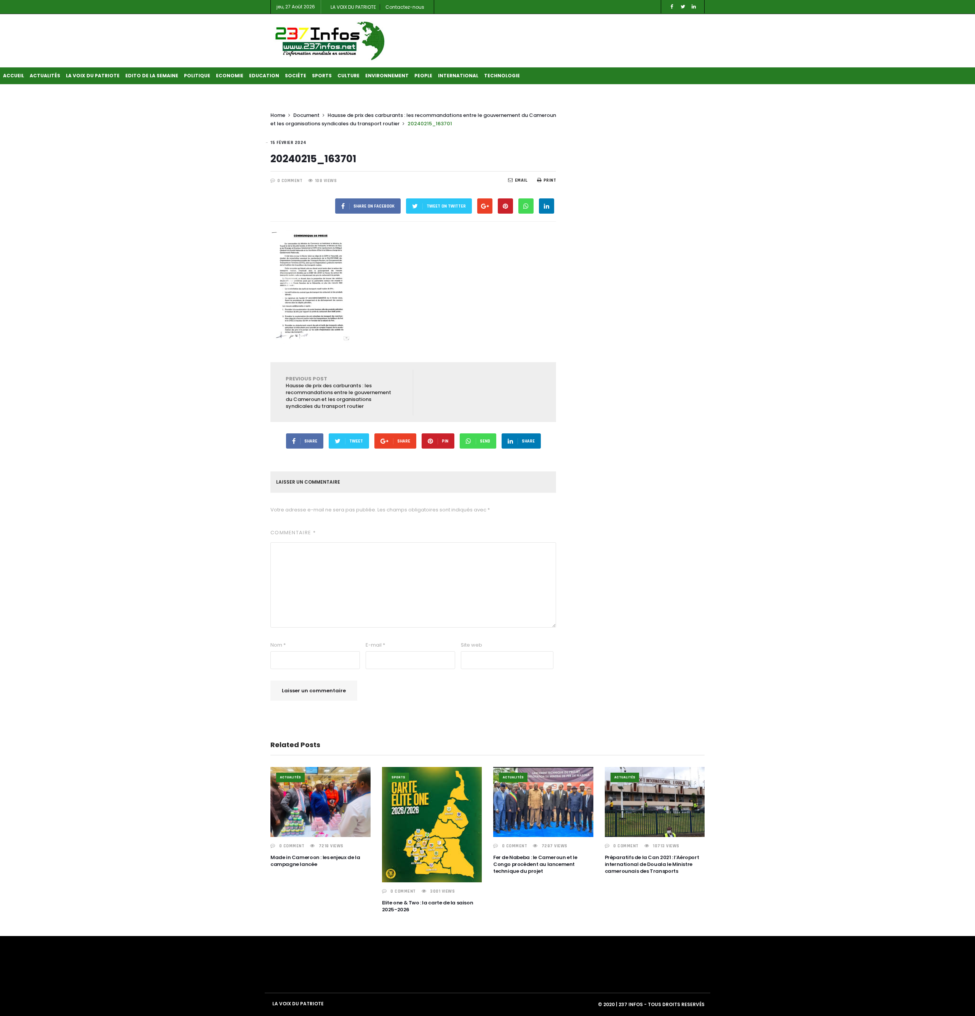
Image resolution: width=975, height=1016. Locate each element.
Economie (229, 75)
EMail (521, 180)
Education (264, 75)
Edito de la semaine (151, 75)
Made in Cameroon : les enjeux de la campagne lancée (315, 861)
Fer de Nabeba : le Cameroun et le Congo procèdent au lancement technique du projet (535, 864)
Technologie (502, 75)
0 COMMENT (290, 181)
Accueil (13, 75)
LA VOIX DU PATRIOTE (353, 7)
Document (306, 115)
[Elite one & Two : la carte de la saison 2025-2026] (432, 824)
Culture (348, 75)
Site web (471, 645)
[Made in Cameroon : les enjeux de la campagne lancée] (320, 802)
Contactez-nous (404, 7)
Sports (322, 75)
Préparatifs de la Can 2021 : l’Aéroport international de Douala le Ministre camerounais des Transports (652, 864)
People (423, 75)
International (458, 75)
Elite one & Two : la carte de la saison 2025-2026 (427, 906)
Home (277, 115)
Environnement (387, 75)
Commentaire (293, 532)
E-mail (375, 645)
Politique (197, 75)
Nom (278, 645)
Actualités (45, 75)
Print (549, 180)
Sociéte (295, 75)
